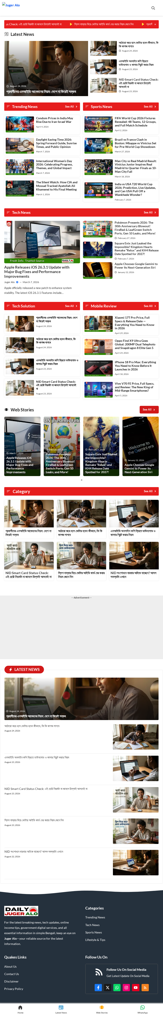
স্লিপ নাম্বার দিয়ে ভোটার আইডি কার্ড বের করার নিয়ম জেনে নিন (86, 24)
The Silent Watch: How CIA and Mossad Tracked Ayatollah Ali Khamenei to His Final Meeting (56, 185)
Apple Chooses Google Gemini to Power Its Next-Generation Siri (136, 265)
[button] (153, 8)
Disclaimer (11, 981)
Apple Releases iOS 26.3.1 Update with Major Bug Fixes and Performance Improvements (36, 272)
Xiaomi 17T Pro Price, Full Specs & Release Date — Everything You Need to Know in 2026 (134, 323)
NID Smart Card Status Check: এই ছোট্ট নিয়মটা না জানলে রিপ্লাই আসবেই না (139, 83)
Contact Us (11, 974)
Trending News (95, 917)
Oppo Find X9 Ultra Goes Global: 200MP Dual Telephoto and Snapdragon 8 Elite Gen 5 (135, 344)
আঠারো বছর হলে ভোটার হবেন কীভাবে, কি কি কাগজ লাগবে (138, 44)
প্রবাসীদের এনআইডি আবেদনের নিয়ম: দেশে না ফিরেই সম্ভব (56, 319)
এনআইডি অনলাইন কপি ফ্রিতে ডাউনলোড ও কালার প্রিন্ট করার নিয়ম (136, 62)
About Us (10, 966)
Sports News (93, 932)
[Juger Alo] (11, 8)
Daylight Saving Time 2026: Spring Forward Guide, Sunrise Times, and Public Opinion (56, 143)
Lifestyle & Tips (95, 940)
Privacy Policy (13, 989)
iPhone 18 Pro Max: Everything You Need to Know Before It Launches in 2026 (135, 365)
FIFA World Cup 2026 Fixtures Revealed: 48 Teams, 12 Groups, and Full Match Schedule (135, 121)
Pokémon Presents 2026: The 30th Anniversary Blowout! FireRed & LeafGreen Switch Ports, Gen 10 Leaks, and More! (135, 228)
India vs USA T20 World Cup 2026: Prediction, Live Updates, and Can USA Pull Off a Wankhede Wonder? (135, 189)
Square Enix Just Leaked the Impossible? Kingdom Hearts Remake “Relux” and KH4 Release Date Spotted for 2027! (137, 248)
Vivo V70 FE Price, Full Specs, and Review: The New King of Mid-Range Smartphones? (134, 387)
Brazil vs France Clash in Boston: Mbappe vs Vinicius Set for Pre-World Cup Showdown (135, 143)
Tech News (92, 925)
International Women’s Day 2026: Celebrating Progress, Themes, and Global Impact (54, 164)
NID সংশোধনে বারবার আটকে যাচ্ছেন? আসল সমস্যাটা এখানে (33, 851)
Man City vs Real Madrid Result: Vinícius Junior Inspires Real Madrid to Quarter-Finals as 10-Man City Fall (136, 166)
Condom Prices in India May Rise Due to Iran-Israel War (54, 119)
